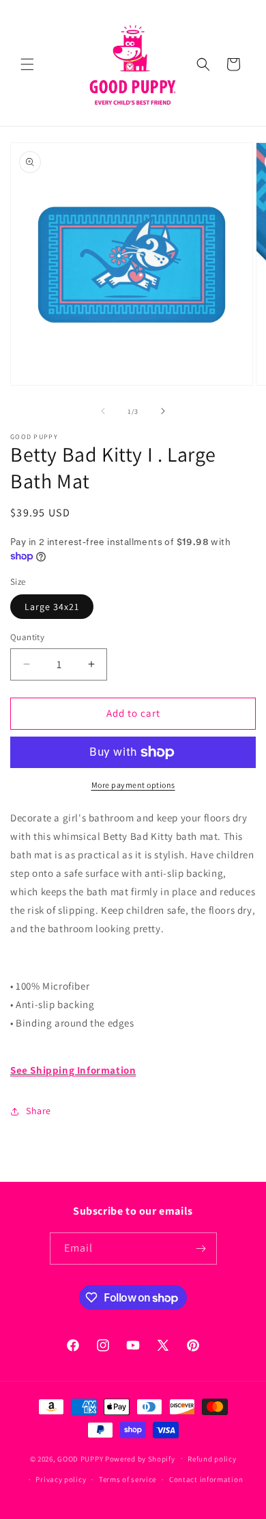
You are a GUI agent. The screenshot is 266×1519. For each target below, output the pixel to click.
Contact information (206, 1479)
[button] (27, 64)
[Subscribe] (201, 1248)
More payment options (133, 785)
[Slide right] (163, 411)
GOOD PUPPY (80, 1458)
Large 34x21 (52, 606)
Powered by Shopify (140, 1458)
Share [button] (38, 1111)
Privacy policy (60, 1479)
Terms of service (127, 1479)
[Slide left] (103, 411)
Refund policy (212, 1459)
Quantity (27, 637)
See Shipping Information (73, 1070)
